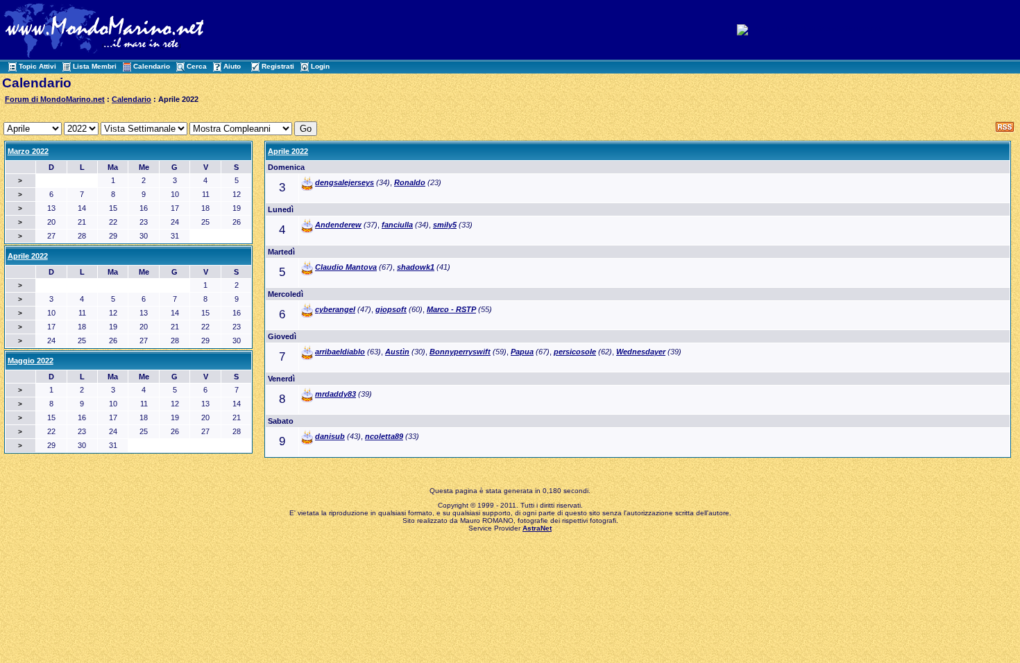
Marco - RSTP (451, 309)
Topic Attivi (37, 66)
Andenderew (338, 225)
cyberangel (335, 309)
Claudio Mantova (346, 267)
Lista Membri (95, 66)
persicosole (575, 351)
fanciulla (397, 225)
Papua (522, 351)
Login (320, 66)
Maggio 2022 (30, 360)
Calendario (151, 66)
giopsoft (391, 309)
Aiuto (232, 66)
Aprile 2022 (288, 151)
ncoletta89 (384, 436)
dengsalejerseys (344, 182)
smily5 (445, 225)
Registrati (278, 66)
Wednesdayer (640, 351)
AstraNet (537, 528)
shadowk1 (415, 267)
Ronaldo (409, 182)
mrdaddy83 (335, 394)
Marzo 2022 (28, 151)
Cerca (197, 66)
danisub (330, 436)
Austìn (397, 351)
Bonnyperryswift (460, 351)
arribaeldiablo (340, 351)
